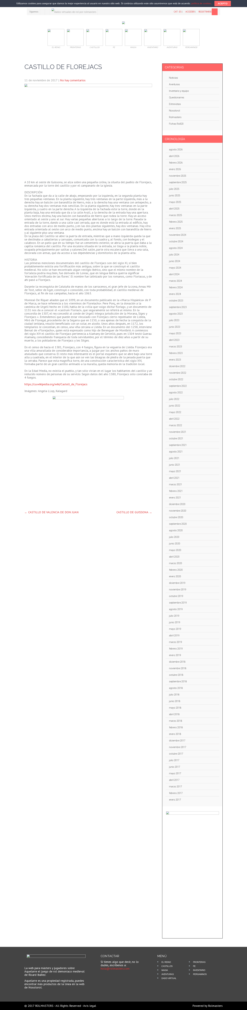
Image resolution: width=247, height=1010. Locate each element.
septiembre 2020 (178, 524)
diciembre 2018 (177, 661)
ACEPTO (223, 3)
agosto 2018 (176, 688)
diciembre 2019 (177, 583)
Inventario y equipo (179, 91)
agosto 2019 (176, 609)
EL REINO (166, 962)
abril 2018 (174, 714)
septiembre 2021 (178, 445)
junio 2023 (174, 326)
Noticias (173, 77)
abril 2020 (174, 556)
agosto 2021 (176, 451)
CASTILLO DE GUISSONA (134, 512)
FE (194, 966)
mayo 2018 (175, 707)
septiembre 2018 (178, 681)
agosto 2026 (176, 149)
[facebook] (42, 11)
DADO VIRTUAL (168, 978)
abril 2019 (174, 635)
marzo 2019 (175, 642)
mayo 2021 (175, 471)
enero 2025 (175, 228)
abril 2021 (174, 478)
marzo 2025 (175, 215)
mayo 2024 (175, 267)
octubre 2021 (176, 438)
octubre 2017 (176, 753)
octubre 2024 (176, 241)
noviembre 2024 (177, 235)
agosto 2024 (176, 248)
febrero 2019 (176, 648)
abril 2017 (174, 780)
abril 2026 (174, 156)
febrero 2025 (176, 221)
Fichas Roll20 (176, 123)
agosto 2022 (176, 392)
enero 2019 (175, 655)
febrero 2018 (176, 727)
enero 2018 (175, 734)
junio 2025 (174, 195)
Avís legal (89, 1006)
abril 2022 (174, 418)
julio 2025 (174, 189)
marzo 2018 (175, 721)
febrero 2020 (176, 569)
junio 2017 (174, 766)
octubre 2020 (176, 517)
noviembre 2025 (177, 175)
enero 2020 (175, 576)
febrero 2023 (176, 353)
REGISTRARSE (205, 11)
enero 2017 (175, 799)
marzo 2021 (175, 484)
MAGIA (164, 970)
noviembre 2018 (177, 668)
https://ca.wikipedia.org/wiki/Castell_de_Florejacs (55, 384)
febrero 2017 (176, 793)
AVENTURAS (167, 974)
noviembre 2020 (177, 510)
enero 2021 (175, 497)
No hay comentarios (73, 80)
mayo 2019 (175, 629)
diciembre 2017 (177, 740)
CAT (176, 11)
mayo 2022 (175, 412)
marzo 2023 (175, 346)
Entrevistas (175, 104)
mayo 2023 (175, 333)
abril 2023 (174, 340)
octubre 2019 (176, 596)
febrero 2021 (176, 491)
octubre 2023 (176, 300)
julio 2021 (174, 458)
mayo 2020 (175, 550)
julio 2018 (174, 694)
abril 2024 (174, 274)
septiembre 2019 (178, 602)
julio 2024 (174, 254)
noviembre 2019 (177, 589)
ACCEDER (190, 11)
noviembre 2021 (177, 432)
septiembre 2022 (178, 386)
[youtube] (47, 11)
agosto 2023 (176, 313)
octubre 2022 (176, 379)
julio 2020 (174, 537)
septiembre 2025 (178, 182)
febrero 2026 (176, 162)
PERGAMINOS (200, 974)
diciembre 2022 (177, 366)
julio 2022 (174, 399)
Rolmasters (175, 117)
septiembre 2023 (178, 307)
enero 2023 (175, 359)
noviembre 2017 (177, 747)
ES (180, 11)
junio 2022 (174, 405)
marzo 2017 (175, 786)
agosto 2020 (176, 530)
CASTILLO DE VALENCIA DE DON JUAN (51, 512)
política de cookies (201, 3)
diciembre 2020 (177, 504)
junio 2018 (174, 701)
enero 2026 (175, 169)
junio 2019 (174, 622)
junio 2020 (174, 543)
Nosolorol (174, 110)
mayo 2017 (175, 773)
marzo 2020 (175, 563)
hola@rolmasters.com (115, 968)
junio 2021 (174, 464)
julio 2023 (174, 320)
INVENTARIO (199, 970)
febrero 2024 (176, 287)
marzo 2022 (175, 425)
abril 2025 (174, 208)
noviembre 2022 (177, 372)
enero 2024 (175, 294)
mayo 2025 (175, 202)
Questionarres (176, 97)
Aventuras (174, 84)
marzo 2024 (175, 281)
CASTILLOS (167, 966)
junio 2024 (174, 261)
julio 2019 (174, 615)
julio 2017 (174, 760)
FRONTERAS (199, 962)
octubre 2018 (176, 675)
